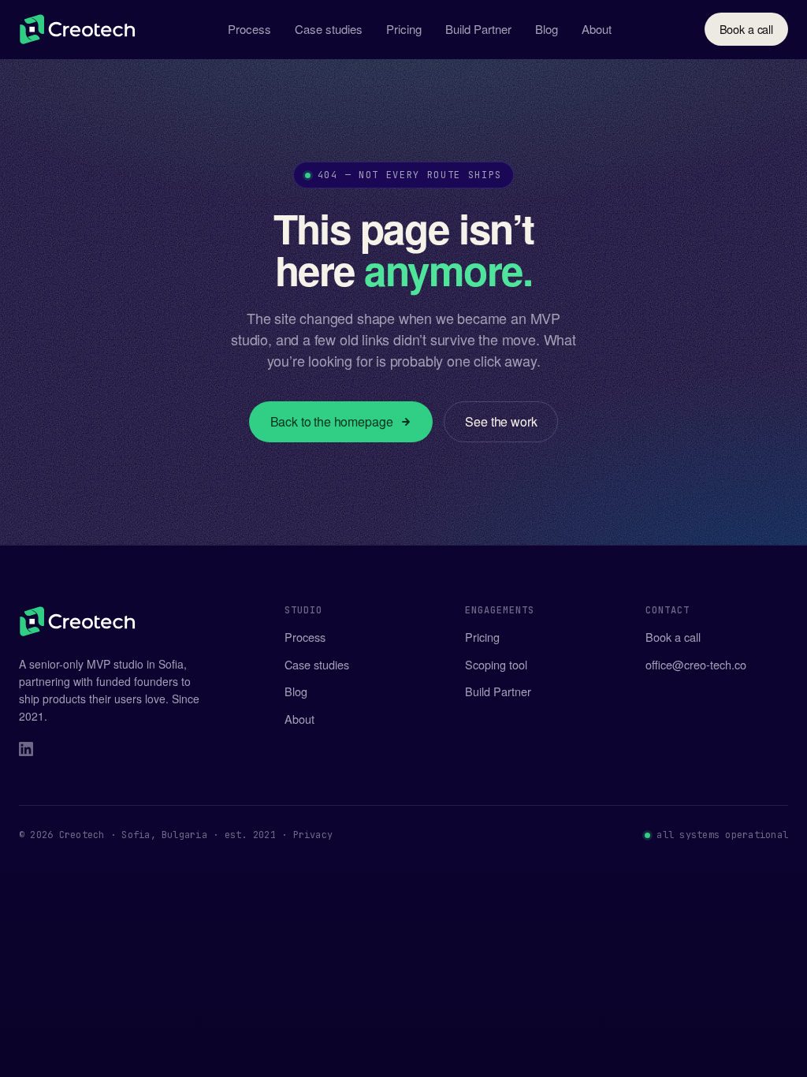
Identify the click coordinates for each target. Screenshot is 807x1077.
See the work (501, 421)
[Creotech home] (77, 29)
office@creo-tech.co (695, 664)
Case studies (329, 28)
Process (249, 28)
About (597, 28)
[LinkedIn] (26, 751)
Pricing (404, 28)
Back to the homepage (331, 421)
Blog (546, 28)
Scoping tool (496, 664)
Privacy (313, 835)
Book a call (746, 28)
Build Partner (478, 28)
